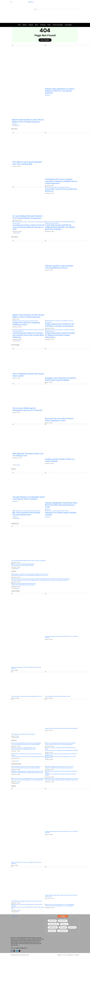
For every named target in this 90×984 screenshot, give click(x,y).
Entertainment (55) (53, 924)
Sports (36, 24)
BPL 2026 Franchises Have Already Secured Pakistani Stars (26, 514)
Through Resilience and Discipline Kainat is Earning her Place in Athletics (29, 498)
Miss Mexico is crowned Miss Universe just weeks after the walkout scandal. (60, 774)
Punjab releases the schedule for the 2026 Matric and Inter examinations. (59, 325)
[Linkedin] (17, 951)
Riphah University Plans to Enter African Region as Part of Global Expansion (28, 121)
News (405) (63, 927)
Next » (18, 125)
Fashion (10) (64, 924)
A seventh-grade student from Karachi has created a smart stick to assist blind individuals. (28, 335)
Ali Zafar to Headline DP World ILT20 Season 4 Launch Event (59, 767)
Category (62, 916)
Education (31, 24)
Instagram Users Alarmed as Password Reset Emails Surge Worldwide (60, 379)
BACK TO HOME (44, 40)
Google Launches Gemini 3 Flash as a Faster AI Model (60, 460)
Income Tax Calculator (58, 24)
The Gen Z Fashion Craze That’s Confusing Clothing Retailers (59, 744)
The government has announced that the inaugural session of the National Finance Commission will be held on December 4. (40, 580)
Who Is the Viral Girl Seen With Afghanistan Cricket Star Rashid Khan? (27, 779)
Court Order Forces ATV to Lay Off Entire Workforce (61, 190)
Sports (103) (52, 930)
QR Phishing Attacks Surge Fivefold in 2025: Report (23, 734)
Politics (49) (72, 927)
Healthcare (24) (52, 927)
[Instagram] (14, 951)
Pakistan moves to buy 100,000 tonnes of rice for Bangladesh (59, 905)
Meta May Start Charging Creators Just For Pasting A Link (28, 454)
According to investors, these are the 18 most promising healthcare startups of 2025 (28, 227)
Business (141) (52, 920)
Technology (42, 24)
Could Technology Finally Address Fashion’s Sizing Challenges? (25, 744)
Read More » (15, 124)
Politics (49, 24)
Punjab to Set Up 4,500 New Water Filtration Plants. (23, 584)
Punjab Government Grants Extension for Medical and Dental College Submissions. (60, 335)
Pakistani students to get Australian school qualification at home (59, 267)
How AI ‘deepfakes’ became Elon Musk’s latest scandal (28, 375)
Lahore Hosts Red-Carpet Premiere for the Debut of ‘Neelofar (25, 767)
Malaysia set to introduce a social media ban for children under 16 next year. (27, 908)
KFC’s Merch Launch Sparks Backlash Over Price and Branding (27, 163)
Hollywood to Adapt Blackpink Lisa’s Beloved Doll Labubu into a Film (27, 772)
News (19, 24)
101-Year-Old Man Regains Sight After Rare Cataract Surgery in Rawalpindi (28, 560)
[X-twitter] (19, 951)
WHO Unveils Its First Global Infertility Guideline (22, 565)
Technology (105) (63, 930)
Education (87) (62, 920)
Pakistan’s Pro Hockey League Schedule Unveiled (60, 514)
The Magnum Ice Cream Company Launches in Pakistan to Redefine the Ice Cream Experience (61, 181)
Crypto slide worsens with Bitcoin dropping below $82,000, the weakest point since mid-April (60, 227)
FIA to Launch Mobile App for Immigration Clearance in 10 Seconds (27, 409)
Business (25, 24)
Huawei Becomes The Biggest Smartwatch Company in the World (26, 901)
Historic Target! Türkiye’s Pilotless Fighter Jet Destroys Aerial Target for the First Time (61, 896)
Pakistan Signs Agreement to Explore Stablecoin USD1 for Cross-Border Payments (59, 91)
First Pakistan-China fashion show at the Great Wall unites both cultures (28, 756)
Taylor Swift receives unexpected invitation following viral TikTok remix (61, 779)
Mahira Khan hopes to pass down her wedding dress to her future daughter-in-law (60, 757)
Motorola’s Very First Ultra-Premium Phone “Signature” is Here (59, 419)
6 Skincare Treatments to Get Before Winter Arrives (23, 749)
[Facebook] (11, 951)
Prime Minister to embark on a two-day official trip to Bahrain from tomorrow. (29, 575)
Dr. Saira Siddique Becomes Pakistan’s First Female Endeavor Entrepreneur (27, 217)
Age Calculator (68, 24)
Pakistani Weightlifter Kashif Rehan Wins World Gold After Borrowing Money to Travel (61, 505)
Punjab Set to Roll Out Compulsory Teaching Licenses (26, 324)
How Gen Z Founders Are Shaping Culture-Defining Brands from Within (61, 750)
